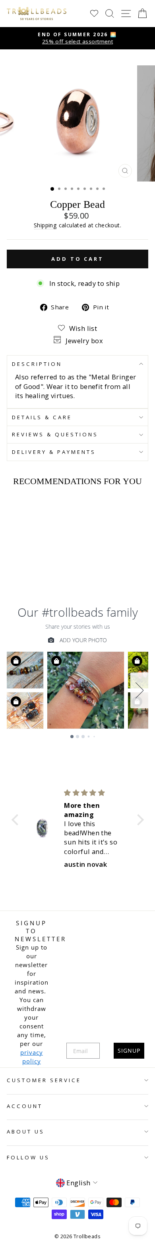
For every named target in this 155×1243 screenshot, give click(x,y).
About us (26, 1131)
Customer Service (44, 1080)
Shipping (45, 225)
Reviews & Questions (55, 434)
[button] (16, 819)
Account (25, 1106)
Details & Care (42, 417)
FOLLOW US (28, 1157)
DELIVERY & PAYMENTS (54, 451)
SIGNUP (129, 1050)
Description (37, 363)
